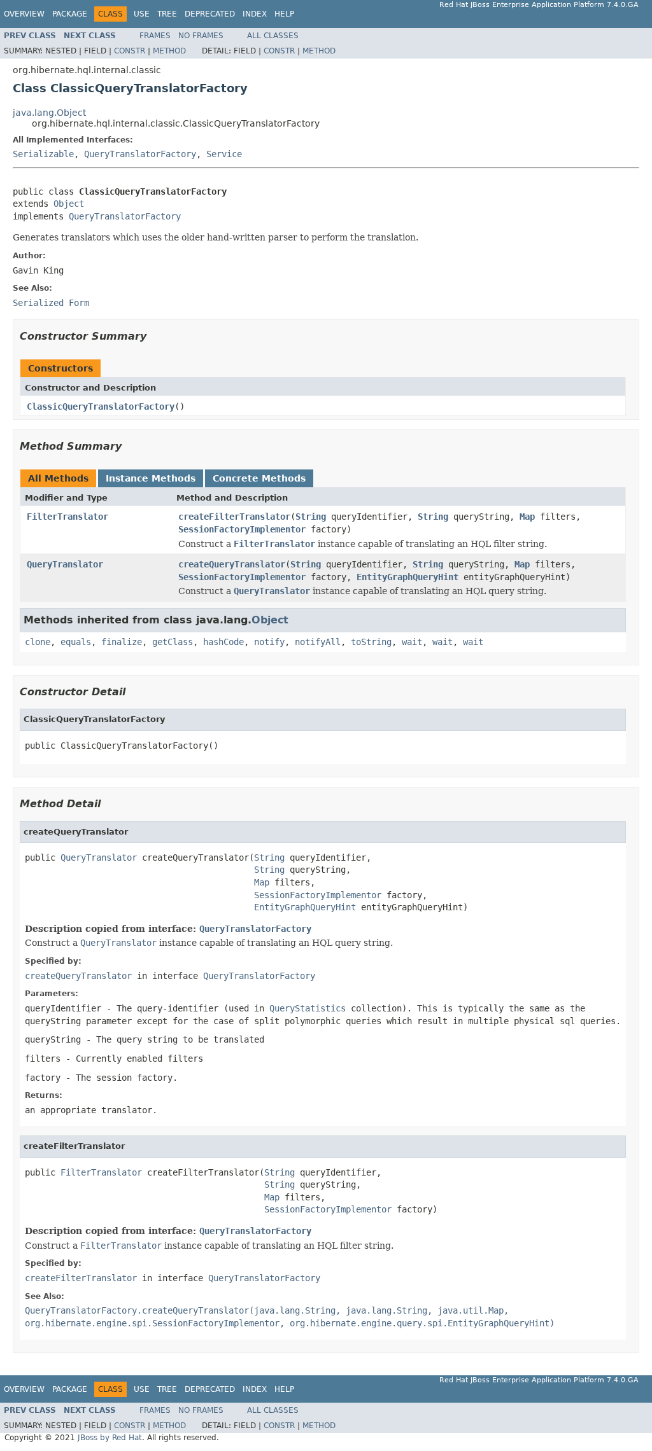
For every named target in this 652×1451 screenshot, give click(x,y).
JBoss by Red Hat (110, 1437)
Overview (24, 14)
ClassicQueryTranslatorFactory (100, 406)
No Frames (200, 35)
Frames (155, 35)
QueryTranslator (65, 564)
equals (75, 642)
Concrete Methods (259, 478)
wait (412, 642)
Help (284, 14)
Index (255, 14)
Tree (167, 14)
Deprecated (210, 14)
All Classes (273, 35)
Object (68, 203)
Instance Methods (150, 478)
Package (69, 14)
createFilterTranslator (234, 516)
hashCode (223, 642)
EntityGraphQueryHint (407, 577)
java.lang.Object (49, 113)
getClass (172, 642)
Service (224, 154)
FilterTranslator (67, 516)
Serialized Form (51, 303)
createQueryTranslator (231, 564)
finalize (121, 642)
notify (269, 642)
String (310, 516)
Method (169, 50)
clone (37, 642)
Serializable (43, 154)
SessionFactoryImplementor (242, 529)
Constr (129, 50)
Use (142, 14)
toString (371, 642)
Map (527, 516)
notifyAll (318, 642)
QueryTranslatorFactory (140, 154)
